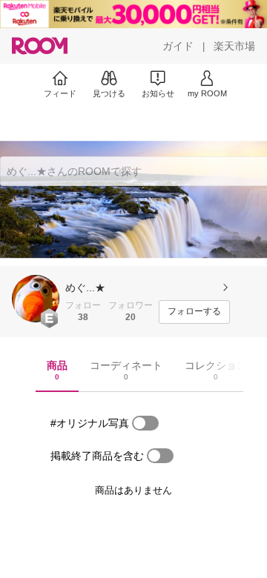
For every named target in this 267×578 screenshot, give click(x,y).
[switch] (145, 423)
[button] (35, 298)
